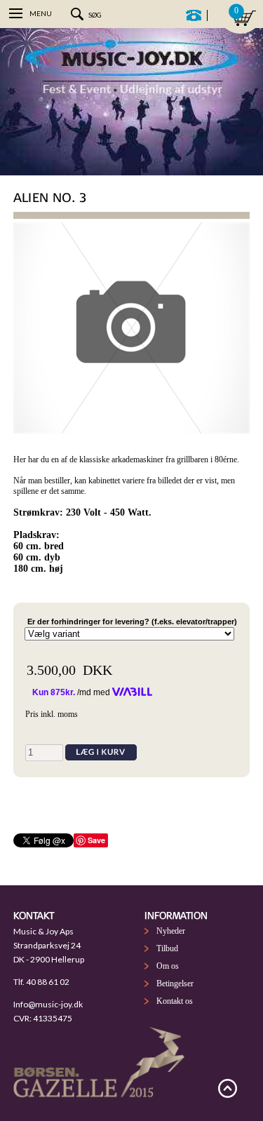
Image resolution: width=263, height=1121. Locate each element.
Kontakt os (174, 1001)
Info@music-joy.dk (48, 1004)
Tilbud (167, 948)
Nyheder (170, 931)
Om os (167, 966)
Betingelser (175, 983)
